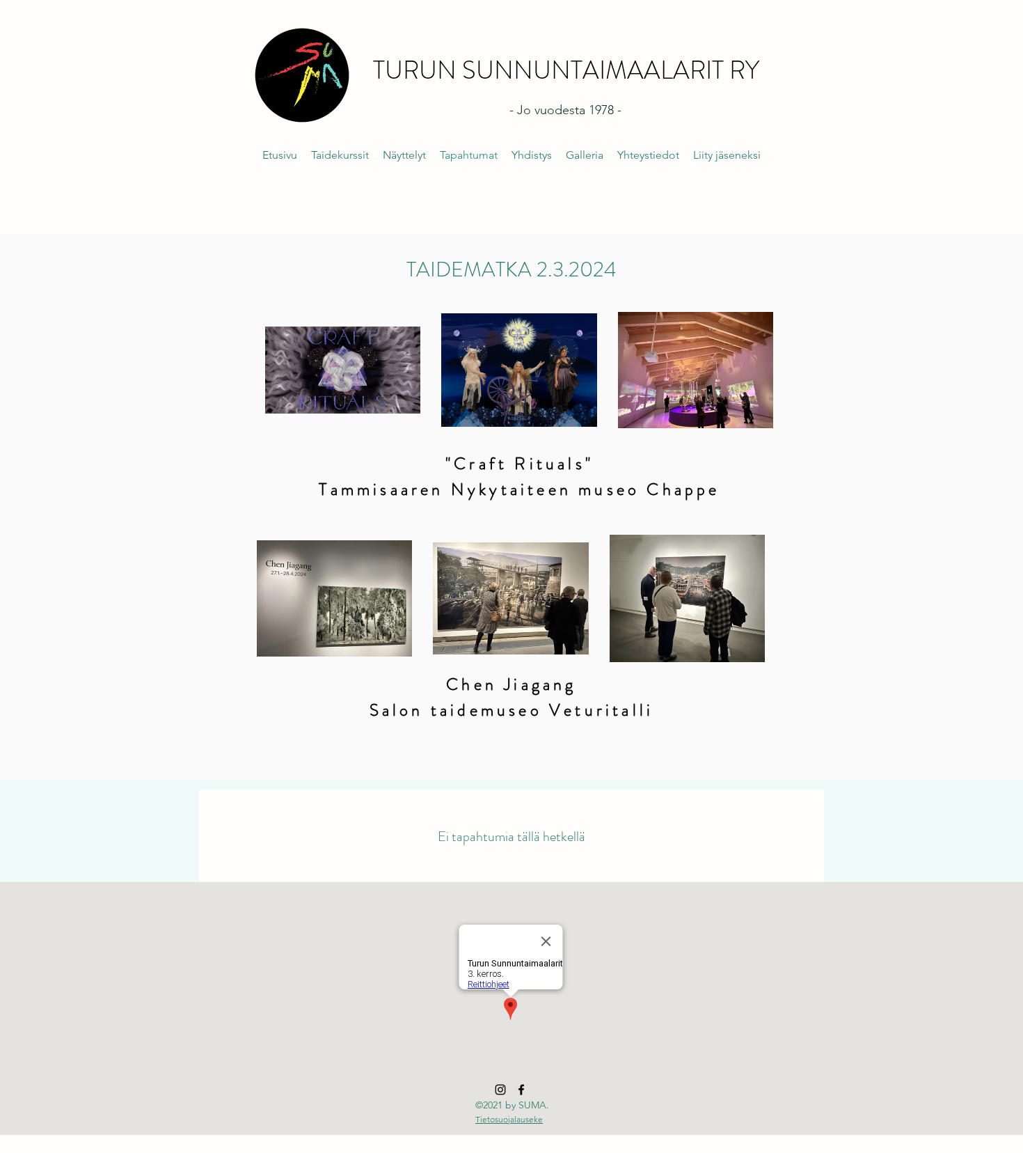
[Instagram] (500, 1090)
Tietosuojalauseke (509, 1119)
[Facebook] (521, 1090)
